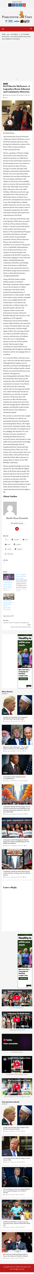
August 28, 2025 (16, 877)
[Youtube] (24, 5)
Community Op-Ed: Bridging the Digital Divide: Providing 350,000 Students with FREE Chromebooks (16, 841)
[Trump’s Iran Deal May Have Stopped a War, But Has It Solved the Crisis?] (17, 705)
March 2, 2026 (16, 751)
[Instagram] (17, 5)
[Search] (31, 28)
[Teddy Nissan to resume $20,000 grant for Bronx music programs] (8, 577)
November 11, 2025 (17, 780)
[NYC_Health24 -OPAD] (25, 661)
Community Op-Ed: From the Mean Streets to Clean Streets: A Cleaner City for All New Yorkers (16, 873)
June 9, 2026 (15, 1194)
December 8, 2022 (22, 95)
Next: (21, 626)
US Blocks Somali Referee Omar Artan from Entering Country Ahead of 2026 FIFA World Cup (16, 1223)
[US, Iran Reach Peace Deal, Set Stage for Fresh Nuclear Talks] (17, 1146)
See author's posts (17, 523)
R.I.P (12, 616)
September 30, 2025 (17, 814)
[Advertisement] (17, 59)
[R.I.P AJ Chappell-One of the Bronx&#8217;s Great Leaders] (22, 583)
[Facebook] (13, 5)
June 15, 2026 (15, 721)
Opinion (5, 83)
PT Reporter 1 (8, 780)
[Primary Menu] (3, 28)
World (5, 1154)
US (4, 1185)
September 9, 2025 (17, 845)
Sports (5, 1217)
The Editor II (7, 721)
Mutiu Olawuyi (8, 751)
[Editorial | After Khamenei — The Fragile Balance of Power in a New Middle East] (17, 735)
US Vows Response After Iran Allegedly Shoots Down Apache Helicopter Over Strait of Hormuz (16, 1191)
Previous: (16, 621)
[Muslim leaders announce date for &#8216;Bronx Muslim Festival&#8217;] (8, 596)
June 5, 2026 (15, 1258)
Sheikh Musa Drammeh (10, 95)
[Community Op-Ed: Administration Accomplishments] (17, 765)
